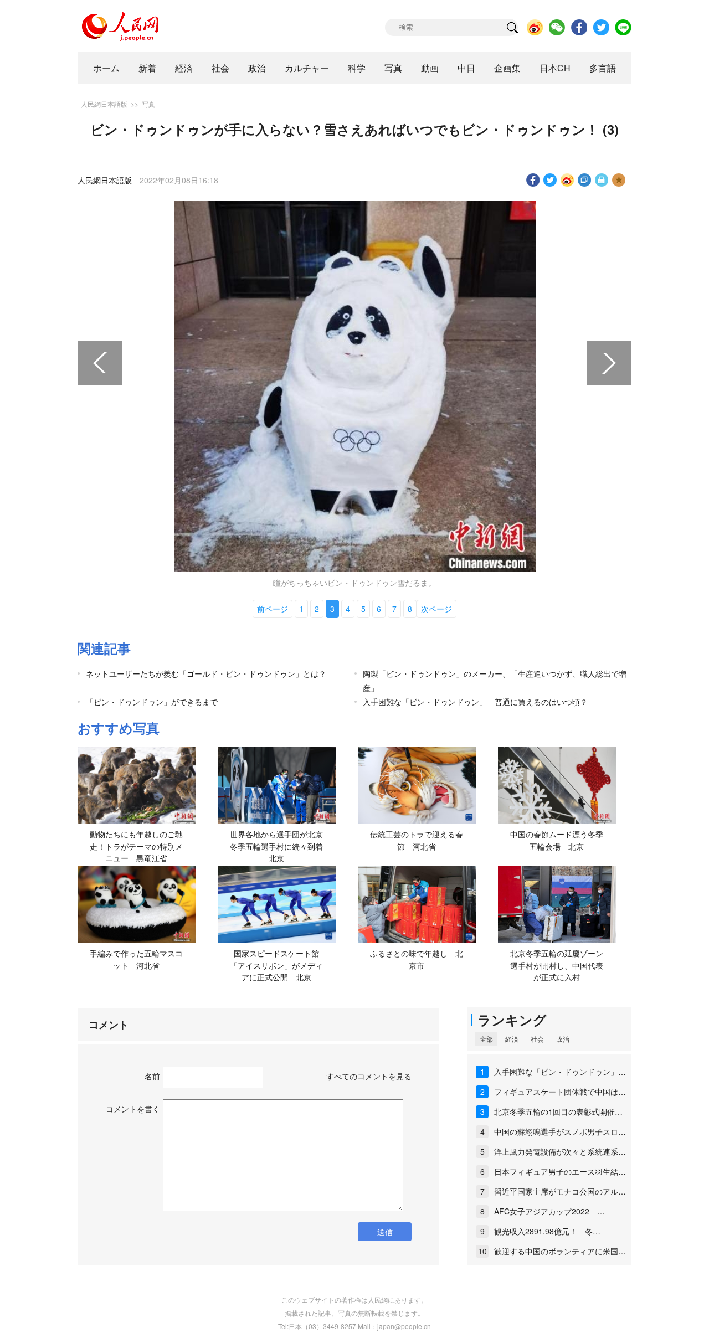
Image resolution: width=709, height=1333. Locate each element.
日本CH (555, 67)
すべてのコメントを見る (369, 1076)
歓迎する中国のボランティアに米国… (560, 1251)
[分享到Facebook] (533, 180)
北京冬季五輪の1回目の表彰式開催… (558, 1111)
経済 (184, 67)
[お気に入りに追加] (619, 180)
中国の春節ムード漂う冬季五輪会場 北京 (556, 840)
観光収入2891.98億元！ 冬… (547, 1231)
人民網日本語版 (104, 104)
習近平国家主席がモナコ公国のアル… (560, 1191)
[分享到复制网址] (585, 180)
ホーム (106, 67)
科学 (357, 67)
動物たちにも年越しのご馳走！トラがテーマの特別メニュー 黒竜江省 (136, 845)
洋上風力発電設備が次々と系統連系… (560, 1151)
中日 (466, 67)
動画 (430, 67)
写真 (393, 67)
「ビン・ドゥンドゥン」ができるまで (152, 701)
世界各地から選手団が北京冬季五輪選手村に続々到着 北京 (280, 845)
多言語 (602, 67)
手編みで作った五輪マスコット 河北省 (136, 959)
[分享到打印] (602, 180)
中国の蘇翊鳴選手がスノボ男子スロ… (560, 1131)
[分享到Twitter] (550, 180)
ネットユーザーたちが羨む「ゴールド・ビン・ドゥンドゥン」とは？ (206, 673)
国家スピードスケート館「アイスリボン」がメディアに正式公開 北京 (276, 965)
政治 (257, 67)
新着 (147, 67)
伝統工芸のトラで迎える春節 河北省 (416, 840)
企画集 (507, 67)
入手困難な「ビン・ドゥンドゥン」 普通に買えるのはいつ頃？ (475, 701)
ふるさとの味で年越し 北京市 (416, 959)
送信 (385, 1231)
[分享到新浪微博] (567, 180)
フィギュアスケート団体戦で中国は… (560, 1091)
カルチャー (307, 67)
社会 (220, 67)
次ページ (436, 608)
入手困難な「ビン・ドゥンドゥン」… (560, 1071)
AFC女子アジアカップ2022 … (549, 1211)
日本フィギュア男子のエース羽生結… (560, 1171)
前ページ (272, 608)
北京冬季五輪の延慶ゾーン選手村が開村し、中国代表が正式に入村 (556, 965)
